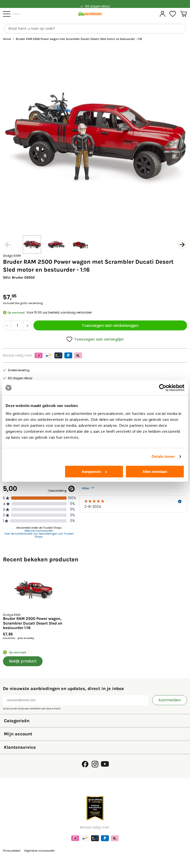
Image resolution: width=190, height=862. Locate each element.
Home (7, 39)
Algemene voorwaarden (39, 851)
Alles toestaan (154, 471)
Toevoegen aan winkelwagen (110, 325)
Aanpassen (91, 471)
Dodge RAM (12, 256)
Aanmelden (169, 700)
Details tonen (163, 456)
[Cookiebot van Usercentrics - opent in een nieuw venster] (162, 387)
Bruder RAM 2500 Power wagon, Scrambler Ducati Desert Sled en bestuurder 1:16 (32, 623)
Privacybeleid (11, 851)
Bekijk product (23, 661)
